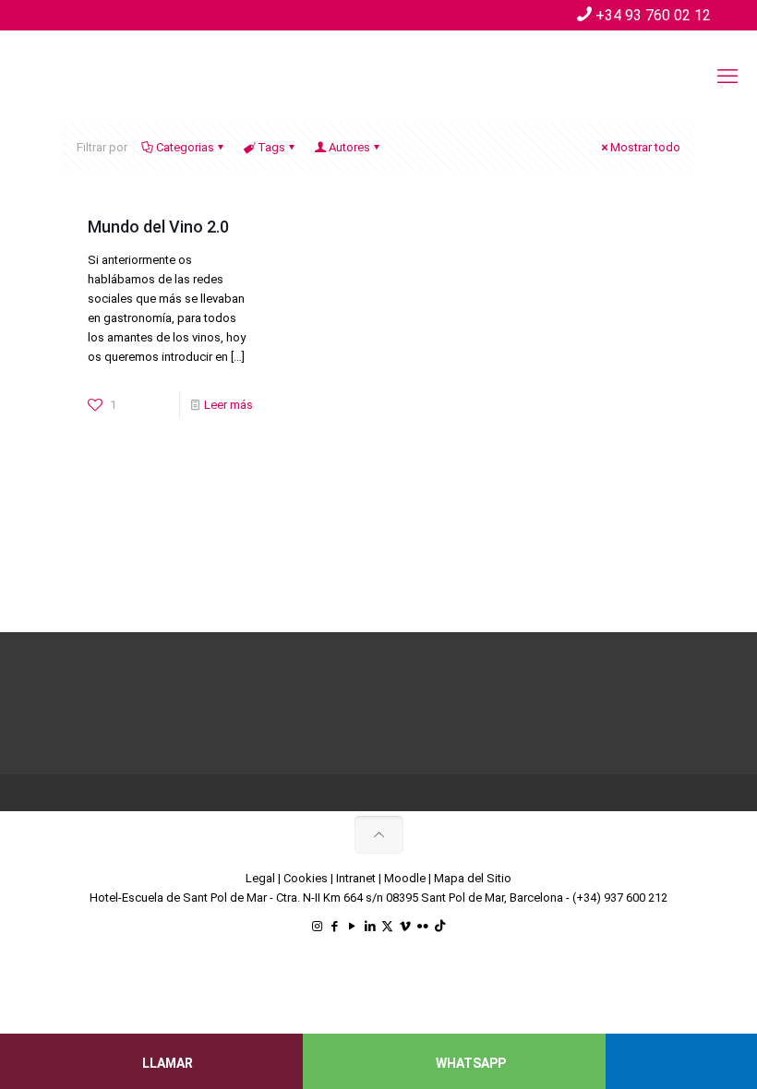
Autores (349, 147)
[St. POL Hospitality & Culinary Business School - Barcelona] (156, 76)
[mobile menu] (727, 76)
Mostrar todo (645, 147)
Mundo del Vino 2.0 (158, 226)
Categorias (185, 147)
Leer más (228, 405)
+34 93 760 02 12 (653, 15)
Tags (271, 147)
